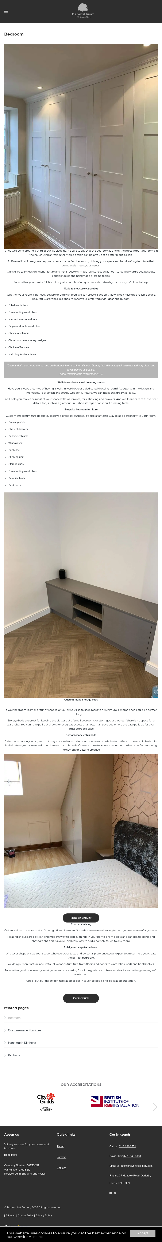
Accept (142, 1233)
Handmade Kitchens (22, 1043)
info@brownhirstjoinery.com (137, 1165)
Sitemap (10, 1215)
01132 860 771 (127, 1146)
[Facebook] (110, 1193)
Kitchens (14, 1055)
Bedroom (14, 1018)
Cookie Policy (26, 1215)
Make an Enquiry (81, 918)
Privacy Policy (44, 1215)
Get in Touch (81, 998)
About (60, 1146)
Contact (61, 1168)
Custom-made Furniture (24, 1030)
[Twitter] (115, 1193)
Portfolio (61, 1157)
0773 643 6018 (132, 1156)
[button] (155, 1107)
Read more (10, 1154)
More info (35, 1237)
